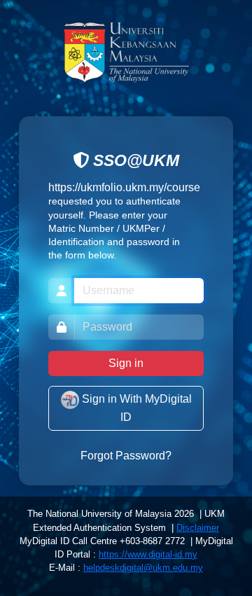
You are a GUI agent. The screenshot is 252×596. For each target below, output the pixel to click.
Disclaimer (197, 527)
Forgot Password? (126, 456)
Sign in (126, 363)
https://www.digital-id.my (148, 554)
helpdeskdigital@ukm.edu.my (143, 567)
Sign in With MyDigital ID (135, 409)
